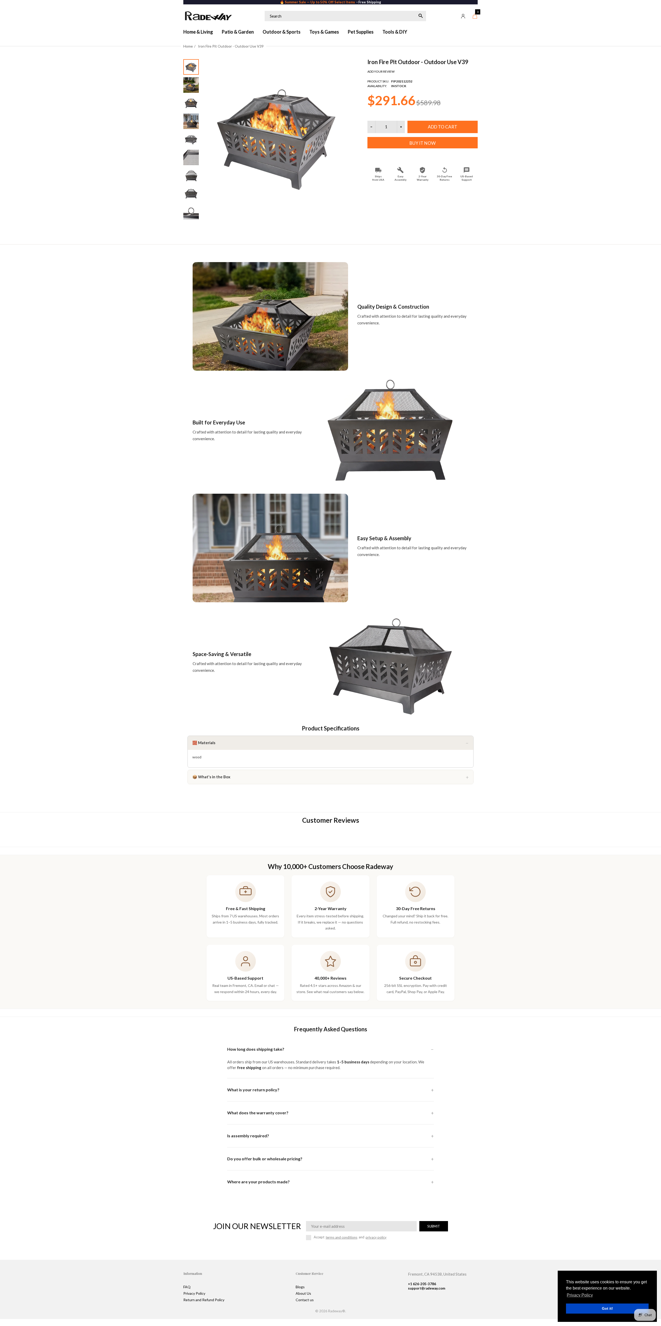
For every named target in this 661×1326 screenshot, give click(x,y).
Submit (433, 1226)
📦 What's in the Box (211, 776)
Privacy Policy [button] (580, 1295)
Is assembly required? (248, 1135)
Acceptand (350, 1237)
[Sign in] (463, 16)
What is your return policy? (253, 1089)
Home (188, 46)
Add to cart (442, 126)
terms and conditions (341, 1237)
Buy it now (423, 143)
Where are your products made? (258, 1181)
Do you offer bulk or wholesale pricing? (264, 1158)
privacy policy (376, 1237)
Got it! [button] (607, 1308)
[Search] (420, 16)
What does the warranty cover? (257, 1112)
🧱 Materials (203, 742)
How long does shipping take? (255, 1049)
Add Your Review (381, 71)
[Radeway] (207, 16)
